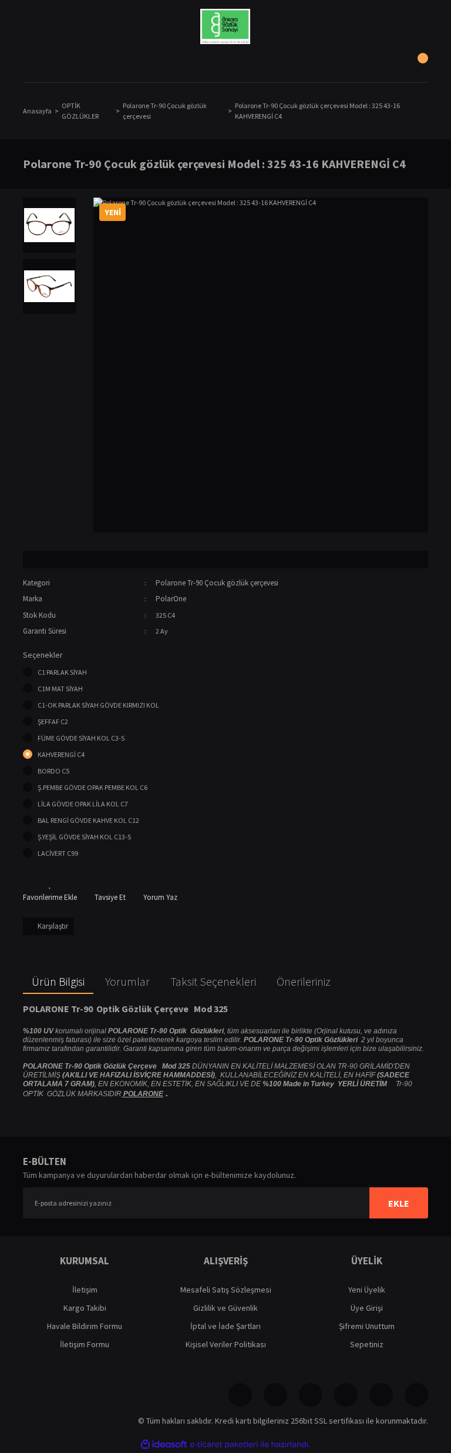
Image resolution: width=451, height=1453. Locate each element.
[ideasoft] (163, 1444)
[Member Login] (225, 64)
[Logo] (225, 26)
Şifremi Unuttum (367, 1326)
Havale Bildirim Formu (84, 1326)
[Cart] (416, 64)
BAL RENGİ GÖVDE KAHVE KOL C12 (88, 820)
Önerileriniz (304, 981)
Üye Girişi (367, 1308)
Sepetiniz (366, 1344)
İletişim (84, 1289)
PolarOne (171, 599)
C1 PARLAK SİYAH (62, 672)
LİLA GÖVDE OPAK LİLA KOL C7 (83, 803)
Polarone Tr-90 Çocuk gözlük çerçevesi (217, 583)
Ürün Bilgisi (58, 981)
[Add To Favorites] (50, 891)
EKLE (398, 1203)
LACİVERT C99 (58, 853)
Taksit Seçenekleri (213, 981)
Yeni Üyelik (366, 1289)
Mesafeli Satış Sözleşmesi (225, 1289)
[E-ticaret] (224, 1444)
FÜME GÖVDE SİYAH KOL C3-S (81, 738)
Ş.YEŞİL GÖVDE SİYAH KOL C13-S (84, 836)
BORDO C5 (53, 770)
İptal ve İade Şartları (225, 1326)
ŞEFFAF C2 (53, 721)
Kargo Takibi (84, 1308)
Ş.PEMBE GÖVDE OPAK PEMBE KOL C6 (92, 787)
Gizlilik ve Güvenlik (225, 1308)
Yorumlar (127, 981)
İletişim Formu (84, 1344)
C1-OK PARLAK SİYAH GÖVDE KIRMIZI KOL (98, 705)
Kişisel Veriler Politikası (226, 1344)
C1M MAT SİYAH (60, 688)
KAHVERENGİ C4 (61, 754)
